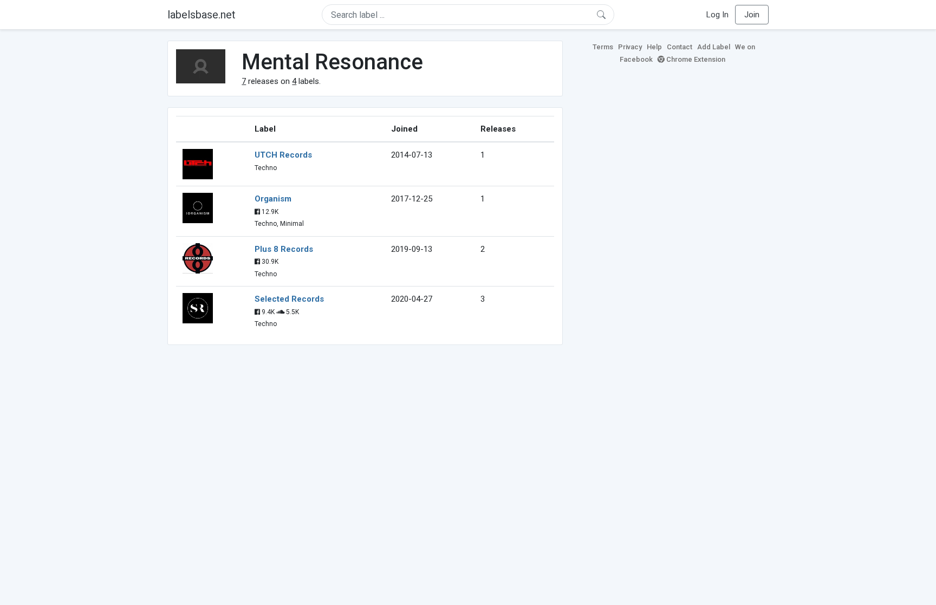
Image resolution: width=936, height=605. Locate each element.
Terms (603, 47)
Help (654, 47)
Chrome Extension (695, 59)
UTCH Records (283, 155)
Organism (273, 199)
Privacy (630, 47)
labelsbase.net (201, 14)
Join (751, 14)
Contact (679, 47)
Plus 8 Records (284, 249)
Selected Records (289, 299)
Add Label (713, 47)
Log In (717, 14)
